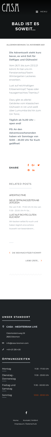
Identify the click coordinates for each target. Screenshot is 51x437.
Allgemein (12, 45)
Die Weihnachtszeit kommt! (26, 253)
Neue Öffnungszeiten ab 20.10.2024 (24, 201)
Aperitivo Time (17, 195)
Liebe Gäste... (32, 260)
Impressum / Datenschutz (25, 424)
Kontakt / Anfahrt (30, 420)
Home (15, 420)
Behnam (21, 45)
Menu (43, 11)
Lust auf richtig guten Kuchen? (22, 215)
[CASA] (10, 8)
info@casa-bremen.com (17, 343)
